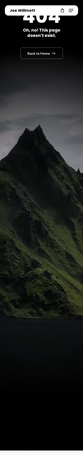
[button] (71, 10)
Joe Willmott (22, 10)
